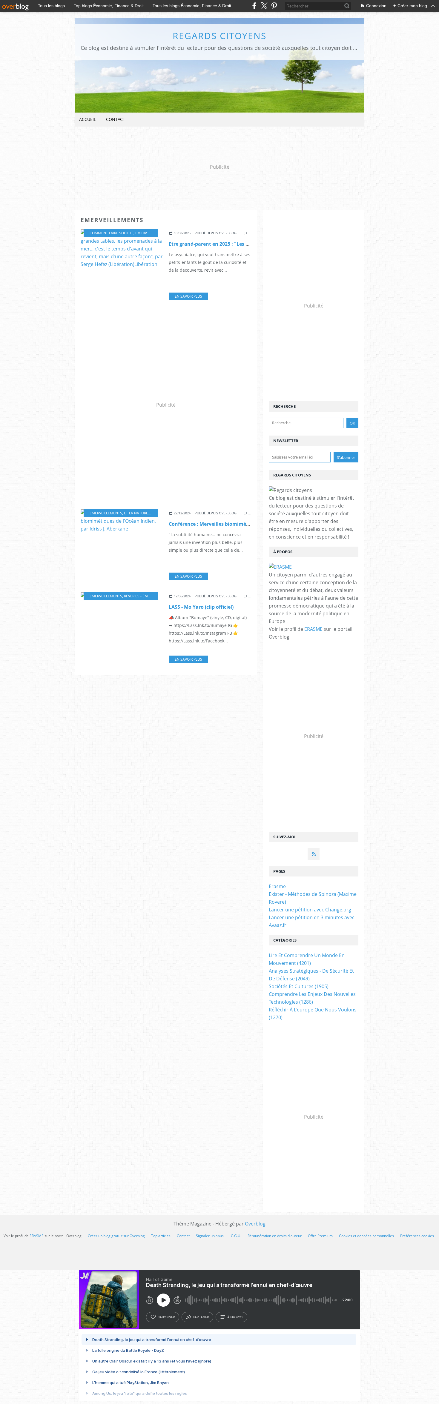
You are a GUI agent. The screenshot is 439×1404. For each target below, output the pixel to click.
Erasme (277, 886)
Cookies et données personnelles (366, 1235)
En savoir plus (188, 296)
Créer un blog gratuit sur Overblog (116, 1235)
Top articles (161, 1235)
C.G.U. (236, 1235)
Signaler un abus (210, 1235)
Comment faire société (111, 233)
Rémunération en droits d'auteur (275, 1235)
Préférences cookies (417, 1235)
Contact (115, 119)
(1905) (299, 986)
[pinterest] (274, 5)
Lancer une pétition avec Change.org (310, 909)
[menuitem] (87, 120)
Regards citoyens (219, 36)
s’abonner (166, 1317)
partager (201, 1317)
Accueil (87, 119)
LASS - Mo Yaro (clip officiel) (201, 607)
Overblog (255, 1223)
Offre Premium (320, 1235)
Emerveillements (151, 233)
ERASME (313, 629)
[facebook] (254, 5)
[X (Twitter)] (264, 5)
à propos (235, 1317)
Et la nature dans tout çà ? (150, 513)
